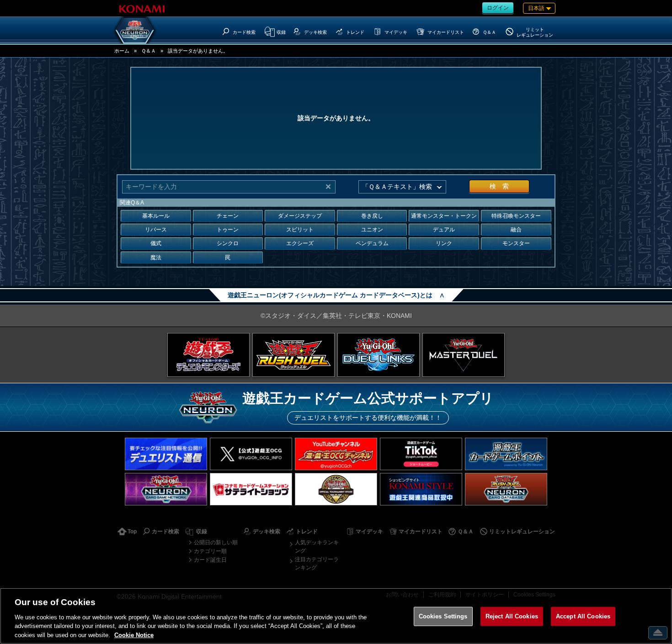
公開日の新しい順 (216, 542)
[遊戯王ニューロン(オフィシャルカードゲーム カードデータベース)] (135, 30)
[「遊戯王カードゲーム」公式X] (251, 454)
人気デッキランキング (317, 546)
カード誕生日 (210, 560)
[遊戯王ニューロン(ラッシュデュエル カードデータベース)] (506, 489)
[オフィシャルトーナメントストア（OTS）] (336, 489)
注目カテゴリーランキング (317, 563)
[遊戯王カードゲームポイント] (506, 454)
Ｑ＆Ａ (148, 51)
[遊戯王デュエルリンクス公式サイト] (378, 355)
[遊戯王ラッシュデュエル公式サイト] (293, 355)
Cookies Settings (443, 616)
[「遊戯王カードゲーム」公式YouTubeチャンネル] (336, 454)
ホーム (121, 51)
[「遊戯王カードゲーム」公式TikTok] (421, 454)
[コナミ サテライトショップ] (251, 489)
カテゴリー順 (210, 551)
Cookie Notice (134, 634)
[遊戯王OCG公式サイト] (208, 355)
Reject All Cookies (511, 616)
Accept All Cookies (583, 616)
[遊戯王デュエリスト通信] (166, 454)
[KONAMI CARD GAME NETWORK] (166, 489)
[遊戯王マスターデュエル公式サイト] (463, 355)
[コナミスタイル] (421, 489)
